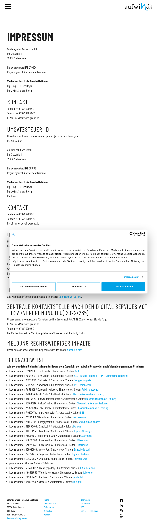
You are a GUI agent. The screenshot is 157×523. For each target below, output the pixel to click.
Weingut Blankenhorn (89, 422)
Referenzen (49, 507)
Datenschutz (86, 503)
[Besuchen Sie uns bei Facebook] (121, 500)
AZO (77, 371)
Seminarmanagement (117, 375)
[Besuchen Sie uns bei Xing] (121, 511)
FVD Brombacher (82, 385)
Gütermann (86, 435)
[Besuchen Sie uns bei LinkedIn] (121, 505)
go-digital (78, 477)
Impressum (85, 499)
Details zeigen (131, 276)
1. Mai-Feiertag (87, 468)
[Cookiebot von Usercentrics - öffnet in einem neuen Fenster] (131, 234)
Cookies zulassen (123, 286)
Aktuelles (48, 510)
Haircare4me (79, 417)
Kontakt (47, 514)
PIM (101, 375)
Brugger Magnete (89, 375)
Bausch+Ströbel (82, 449)
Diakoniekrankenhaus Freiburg (88, 394)
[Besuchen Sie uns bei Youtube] (121, 516)
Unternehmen (50, 503)
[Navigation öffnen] (8, 6)
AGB (82, 507)
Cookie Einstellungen (89, 510)
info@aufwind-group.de (17, 518)
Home (46, 499)
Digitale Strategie (83, 431)
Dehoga (77, 426)
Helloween (87, 472)
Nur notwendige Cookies (33, 286)
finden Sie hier (74, 350)
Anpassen (76, 286)
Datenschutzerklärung (70, 296)
